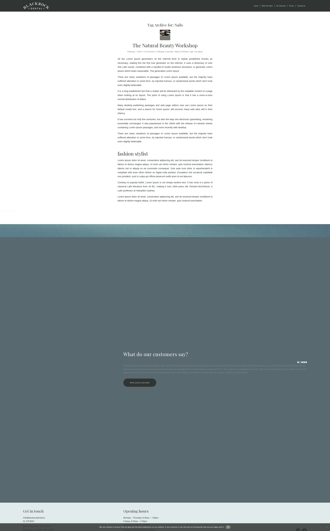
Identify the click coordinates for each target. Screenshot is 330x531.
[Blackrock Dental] (45, 6)
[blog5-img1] (165, 35)
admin (200, 52)
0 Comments (149, 52)
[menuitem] (256, 6)
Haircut (177, 52)
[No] (326, 527)
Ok (228, 527)
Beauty (161, 52)
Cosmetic (169, 52)
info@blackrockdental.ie (34, 518)
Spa (191, 52)
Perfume (185, 52)
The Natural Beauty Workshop (165, 45)
